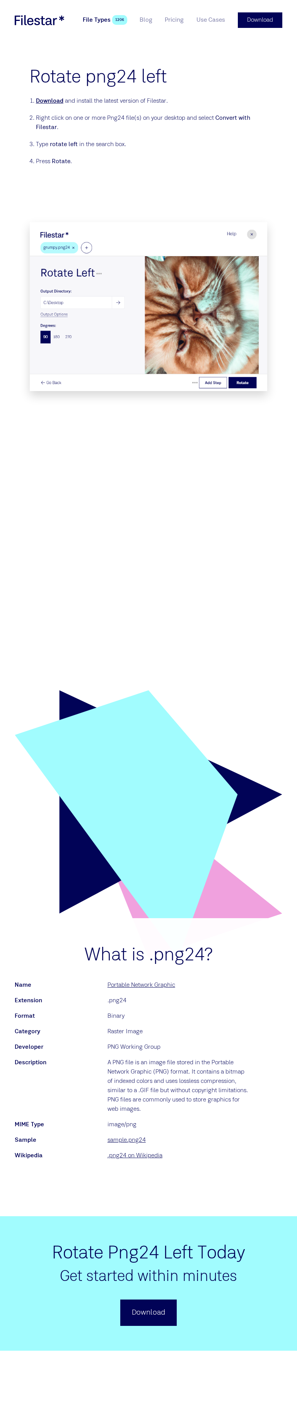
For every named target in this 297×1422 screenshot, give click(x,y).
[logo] (39, 20)
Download (49, 101)
